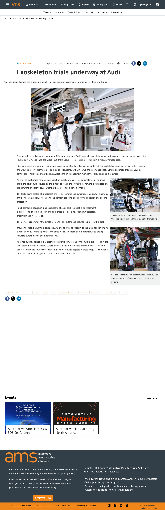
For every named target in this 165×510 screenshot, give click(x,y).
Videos (119, 4)
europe (45, 293)
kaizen (36, 293)
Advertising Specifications (86, 505)
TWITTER (128, 505)
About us (42, 505)
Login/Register (145, 4)
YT (122, 505)
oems (115, 293)
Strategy (59, 12)
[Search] (127, 4)
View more (152, 398)
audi (53, 293)
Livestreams (51, 4)
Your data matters (19, 505)
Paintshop (89, 12)
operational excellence (67, 293)
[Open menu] (7, 4)
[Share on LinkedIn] (145, 63)
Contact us (58, 505)
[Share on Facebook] (133, 63)
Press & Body (74, 12)
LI (110, 505)
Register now (43, 498)
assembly (84, 293)
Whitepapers (103, 4)
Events (32, 4)
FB (116, 505)
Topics (46, 12)
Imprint (49, 505)
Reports (85, 4)
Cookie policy (32, 505)
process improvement (100, 293)
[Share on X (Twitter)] (139, 63)
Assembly (102, 12)
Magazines (69, 4)
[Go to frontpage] (15, 4)
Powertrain (116, 12)
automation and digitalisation (18, 293)
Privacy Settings (69, 505)
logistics (124, 293)
